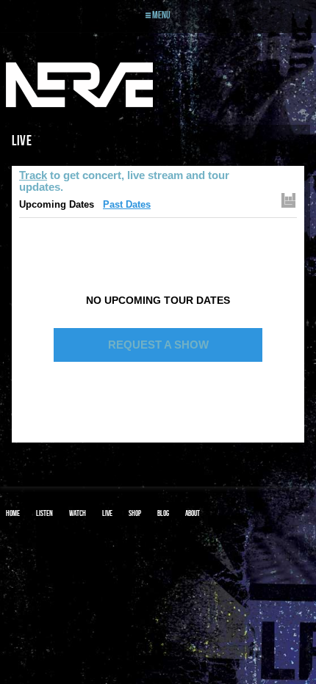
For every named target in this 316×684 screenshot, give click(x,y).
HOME (13, 513)
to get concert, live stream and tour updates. (124, 181)
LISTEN (44, 513)
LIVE (107, 513)
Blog (163, 513)
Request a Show (158, 344)
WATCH (77, 513)
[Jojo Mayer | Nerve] (79, 85)
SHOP (135, 513)
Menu (160, 15)
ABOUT (192, 513)
